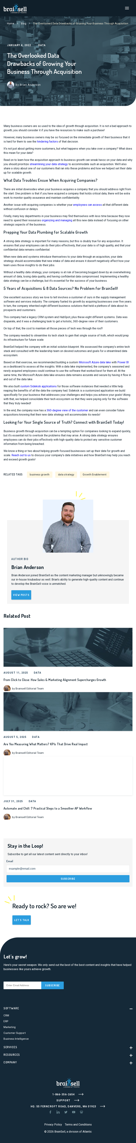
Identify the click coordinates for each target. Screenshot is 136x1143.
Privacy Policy (53, 1124)
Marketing (10, 1027)
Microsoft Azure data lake (95, 362)
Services (10, 1047)
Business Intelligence (16, 1038)
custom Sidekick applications (38, 386)
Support (63, 1100)
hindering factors (47, 141)
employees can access (87, 204)
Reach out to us (21, 455)
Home (10, 23)
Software (11, 1008)
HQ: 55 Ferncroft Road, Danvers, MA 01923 (64, 1106)
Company (10, 1062)
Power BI (123, 362)
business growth (40, 474)
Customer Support (15, 1033)
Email (9, 861)
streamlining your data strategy (49, 164)
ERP (6, 1021)
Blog (23, 23)
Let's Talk (21, 920)
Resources (12, 1054)
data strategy (66, 474)
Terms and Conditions (78, 1124)
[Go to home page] (15, 8)
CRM (6, 1015)
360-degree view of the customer (67, 410)
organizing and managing (57, 220)
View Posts (21, 594)
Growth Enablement (95, 474)
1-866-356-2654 (64, 1094)
